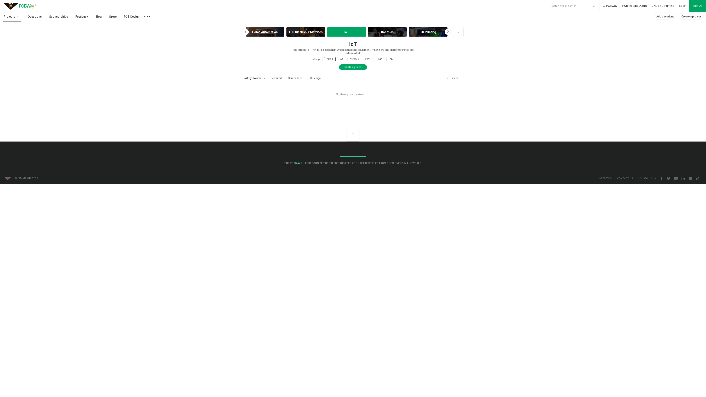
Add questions (665, 16)
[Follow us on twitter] (669, 178)
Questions (35, 16)
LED (391, 59)
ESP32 (368, 59)
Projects (10, 16)
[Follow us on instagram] (690, 178)
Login (682, 6)
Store (113, 16)
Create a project (691, 16)
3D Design (315, 78)
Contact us (625, 178)
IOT (341, 59)
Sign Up (697, 6)
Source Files (295, 78)
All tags (316, 59)
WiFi (380, 59)
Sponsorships (58, 16)
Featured (276, 78)
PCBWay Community (21, 6)
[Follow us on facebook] (661, 178)
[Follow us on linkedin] (683, 178)
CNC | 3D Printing (663, 6)
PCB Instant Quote (634, 6)
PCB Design (132, 16)
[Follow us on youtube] (676, 178)
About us (605, 178)
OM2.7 (330, 59)
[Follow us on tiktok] (698, 178)
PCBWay (611, 6)
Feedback (81, 16)
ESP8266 (354, 59)
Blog (98, 16)
